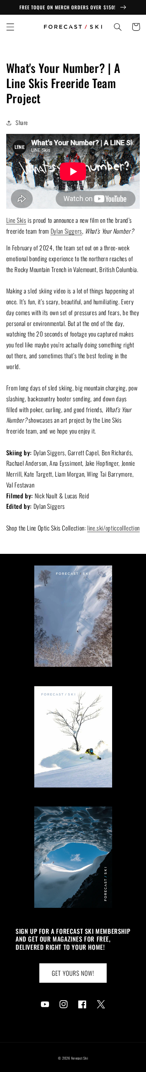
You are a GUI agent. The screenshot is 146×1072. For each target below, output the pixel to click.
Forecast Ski (79, 1058)
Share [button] (22, 122)
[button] (10, 27)
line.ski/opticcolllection (113, 528)
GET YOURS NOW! (73, 973)
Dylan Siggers (66, 231)
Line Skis (16, 220)
